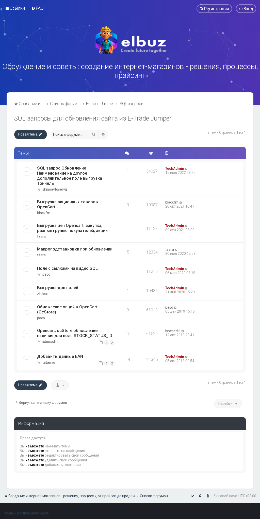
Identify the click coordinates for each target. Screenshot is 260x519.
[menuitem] (37, 8)
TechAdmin (174, 168)
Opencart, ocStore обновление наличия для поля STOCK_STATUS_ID (74, 333)
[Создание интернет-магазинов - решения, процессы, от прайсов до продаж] (130, 39)
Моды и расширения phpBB (27, 513)
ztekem (43, 294)
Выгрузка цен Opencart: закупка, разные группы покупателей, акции (72, 228)
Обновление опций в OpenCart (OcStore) (67, 309)
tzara (41, 237)
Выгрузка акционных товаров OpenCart (67, 204)
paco (46, 274)
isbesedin (50, 342)
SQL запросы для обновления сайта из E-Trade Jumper (92, 118)
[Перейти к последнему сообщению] (186, 168)
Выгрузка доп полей (57, 287)
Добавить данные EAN (60, 356)
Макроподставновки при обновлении (74, 249)
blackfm (43, 213)
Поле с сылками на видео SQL (67, 268)
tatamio (48, 362)
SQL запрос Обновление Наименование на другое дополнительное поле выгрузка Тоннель (69, 175)
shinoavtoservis (55, 189)
